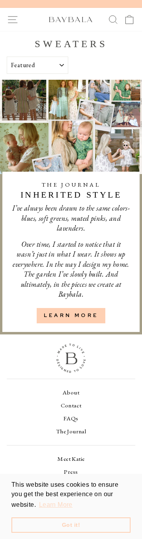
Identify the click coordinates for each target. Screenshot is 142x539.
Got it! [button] (71, 525)
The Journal (71, 431)
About (71, 392)
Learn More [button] (56, 504)
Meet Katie (70, 459)
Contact (71, 405)
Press (71, 472)
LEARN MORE (71, 315)
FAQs (71, 418)
